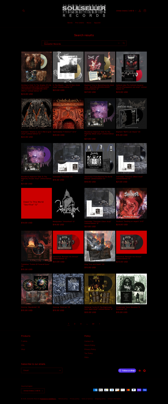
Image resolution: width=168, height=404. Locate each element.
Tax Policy (88, 353)
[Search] (123, 43)
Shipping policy (100, 399)
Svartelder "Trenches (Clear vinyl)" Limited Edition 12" (97, 222)
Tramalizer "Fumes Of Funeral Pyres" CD (35, 265)
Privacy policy (74, 399)
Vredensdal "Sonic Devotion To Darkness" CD (128, 308)
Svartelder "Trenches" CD (62, 177)
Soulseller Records (33, 399)
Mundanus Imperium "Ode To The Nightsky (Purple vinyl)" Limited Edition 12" (36, 178)
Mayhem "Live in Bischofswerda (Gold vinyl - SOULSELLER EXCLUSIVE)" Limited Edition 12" (99, 87)
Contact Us (88, 341)
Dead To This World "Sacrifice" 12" (33, 203)
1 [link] (68, 324)
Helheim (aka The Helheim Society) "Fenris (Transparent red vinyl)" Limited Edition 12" (131, 87)
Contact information (114, 399)
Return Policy (89, 345)
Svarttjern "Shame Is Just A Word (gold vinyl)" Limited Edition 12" (36, 133)
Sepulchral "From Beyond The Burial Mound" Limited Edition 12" (98, 177)
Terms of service (87, 399)
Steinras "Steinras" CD (61, 307)
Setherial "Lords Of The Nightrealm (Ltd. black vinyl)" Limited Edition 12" (98, 308)
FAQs (86, 357)
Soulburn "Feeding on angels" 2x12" (130, 221)
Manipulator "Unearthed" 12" (64, 221)
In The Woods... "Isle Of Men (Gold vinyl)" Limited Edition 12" (66, 86)
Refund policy (63, 399)
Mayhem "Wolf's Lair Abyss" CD (128, 132)
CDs (22, 345)
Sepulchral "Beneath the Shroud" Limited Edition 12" (65, 257)
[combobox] (84, 43)
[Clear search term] (118, 43)
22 (93, 324)
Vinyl (23, 349)
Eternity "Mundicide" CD (30, 307)
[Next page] (99, 323)
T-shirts (24, 341)
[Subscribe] (59, 370)
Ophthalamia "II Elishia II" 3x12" (65, 132)
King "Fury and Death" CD (94, 264)
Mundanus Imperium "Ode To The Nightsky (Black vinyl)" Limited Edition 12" (99, 134)
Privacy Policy (90, 349)
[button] (23, 10)
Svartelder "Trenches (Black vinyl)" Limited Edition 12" (129, 177)
